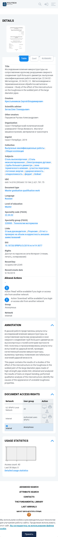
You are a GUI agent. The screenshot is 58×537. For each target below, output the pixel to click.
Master (8, 207)
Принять (29, 534)
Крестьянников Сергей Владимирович (24, 101)
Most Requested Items (29, 511)
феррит (28, 174)
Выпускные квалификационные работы (24, 148)
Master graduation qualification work (22, 190)
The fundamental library (29, 502)
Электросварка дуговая (39, 162)
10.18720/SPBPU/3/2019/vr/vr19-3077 (23, 245)
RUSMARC (46, 58)
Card (34, 58)
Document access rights (22, 394)
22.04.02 (9, 215)
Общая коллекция (15, 151)
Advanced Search (29, 487)
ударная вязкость (34, 171)
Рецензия (33, 231)
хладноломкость (14, 174)
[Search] (40, 4)
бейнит (37, 174)
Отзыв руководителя (15, 231)
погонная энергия (14, 171)
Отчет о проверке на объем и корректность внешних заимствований (27, 234)
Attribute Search (29, 492)
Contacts (29, 497)
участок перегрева (39, 168)
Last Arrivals (29, 506)
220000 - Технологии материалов (21, 223)
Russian (8, 198)
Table (24, 58)
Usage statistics (16, 440)
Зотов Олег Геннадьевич (17, 109)
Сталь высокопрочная (16, 159)
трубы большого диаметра (19, 165)
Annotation (13, 325)
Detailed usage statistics (16, 470)
